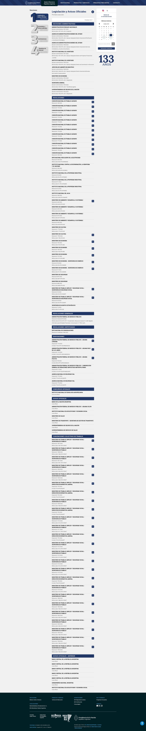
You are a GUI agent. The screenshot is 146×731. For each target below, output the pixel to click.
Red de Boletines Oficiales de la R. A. (38, 706)
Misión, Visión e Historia (35, 699)
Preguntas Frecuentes (101, 3)
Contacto (116, 3)
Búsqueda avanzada (106, 48)
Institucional (65, 3)
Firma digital (77, 704)
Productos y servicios (82, 3)
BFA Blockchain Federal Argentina (38, 708)
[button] (89, 20)
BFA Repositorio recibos (80, 699)
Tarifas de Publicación (57, 699)
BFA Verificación (78, 702)
